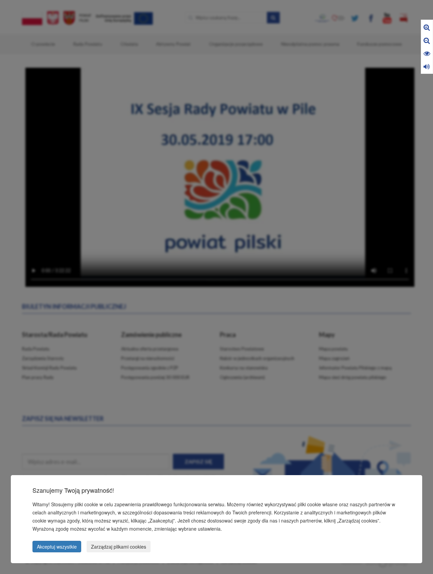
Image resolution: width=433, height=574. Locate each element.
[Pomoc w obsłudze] (427, 66)
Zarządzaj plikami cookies (118, 546)
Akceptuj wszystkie (57, 546)
